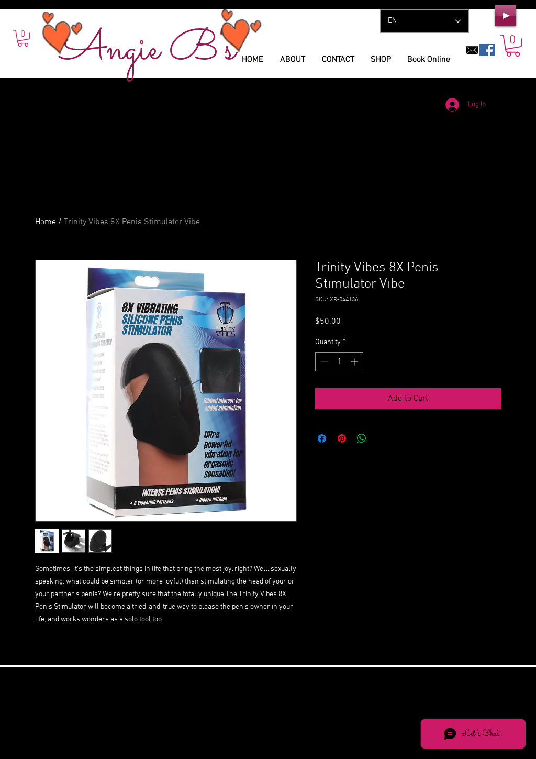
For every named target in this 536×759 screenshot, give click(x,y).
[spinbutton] (339, 362)
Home (45, 222)
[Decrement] (323, 362)
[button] (513, 46)
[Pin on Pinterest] (342, 438)
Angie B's (148, 50)
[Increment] (355, 362)
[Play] (505, 15)
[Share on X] (381, 438)
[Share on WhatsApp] (361, 438)
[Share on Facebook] (322, 438)
